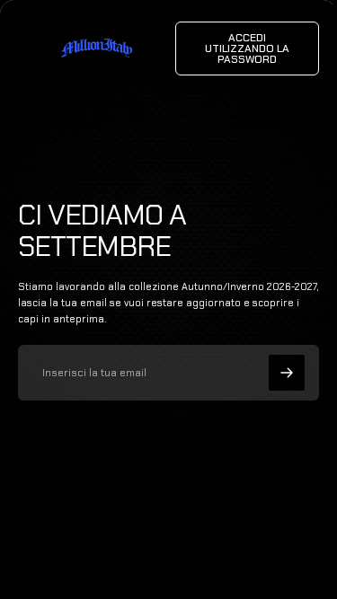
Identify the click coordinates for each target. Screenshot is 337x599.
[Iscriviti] (287, 373)
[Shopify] (218, 546)
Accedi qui (199, 563)
